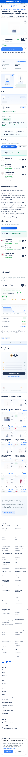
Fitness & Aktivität (6, 562)
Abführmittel (17, 594)
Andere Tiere (4, 652)
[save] (25, 21)
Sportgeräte (4, 566)
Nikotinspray (17, 636)
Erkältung (17, 544)
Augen (16, 537)
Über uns (4, 689)
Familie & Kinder (18, 553)
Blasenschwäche (18, 625)
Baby (16, 555)
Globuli (3, 585)
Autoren (4, 691)
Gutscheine (4, 678)
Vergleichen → (10, 413)
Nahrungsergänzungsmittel (21, 609)
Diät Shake (4, 532)
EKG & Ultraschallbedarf (6, 636)
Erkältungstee (17, 550)
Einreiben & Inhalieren (19, 546)
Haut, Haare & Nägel (6, 571)
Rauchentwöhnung (19, 630)
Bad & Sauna (17, 654)
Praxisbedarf (5, 630)
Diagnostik (4, 634)
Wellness (17, 649)
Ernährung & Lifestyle (7, 553)
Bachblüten (4, 584)
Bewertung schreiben (14, 373)
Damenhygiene (18, 564)
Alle (12, 285)
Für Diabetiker (4, 559)
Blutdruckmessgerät (19, 574)
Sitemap (4, 683)
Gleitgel (16, 643)
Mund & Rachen (18, 600)
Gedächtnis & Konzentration (7, 624)
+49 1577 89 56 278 (8, 727)
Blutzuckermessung (6, 546)
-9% (18, 39)
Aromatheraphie (18, 652)
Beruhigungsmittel (5, 622)
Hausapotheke (17, 557)
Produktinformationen (7, 702)
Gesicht (3, 596)
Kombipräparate (18, 585)
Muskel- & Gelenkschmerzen (7, 564)
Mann (3, 600)
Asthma (3, 537)
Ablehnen (19, 751)
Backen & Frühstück (6, 555)
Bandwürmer (17, 597)
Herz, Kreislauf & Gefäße (20, 571)
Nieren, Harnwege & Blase (19, 620)
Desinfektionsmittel (5, 632)
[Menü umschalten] (2, 6)
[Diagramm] (22, 285)
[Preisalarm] (25, 49)
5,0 (3, 16)
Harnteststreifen (5, 550)
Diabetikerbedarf (5, 548)
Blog (3, 680)
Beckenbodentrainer (19, 641)
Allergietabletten (18, 528)
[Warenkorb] (24, 6)
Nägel (3, 575)
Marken (3, 672)
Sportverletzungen (5, 568)
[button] (14, 44)
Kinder (16, 559)
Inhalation (4, 539)
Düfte (3, 593)
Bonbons (3, 557)
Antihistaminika (18, 530)
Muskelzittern (4, 626)
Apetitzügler (4, 530)
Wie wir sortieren (6, 699)
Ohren (16, 541)
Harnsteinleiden (18, 627)
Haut (3, 574)
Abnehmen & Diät (6, 525)
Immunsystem (18, 580)
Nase (16, 539)
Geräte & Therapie (5, 615)
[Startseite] (1, 9)
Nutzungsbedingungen (7, 710)
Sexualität (17, 639)
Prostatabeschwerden (6, 605)
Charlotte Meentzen (20, 61)
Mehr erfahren (21, 181)
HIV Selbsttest (17, 645)
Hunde (3, 654)
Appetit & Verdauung (19, 596)
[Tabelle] (25, 285)
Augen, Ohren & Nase (20, 535)
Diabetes (4, 544)
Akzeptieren (8, 751)
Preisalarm (11, 16)
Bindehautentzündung (19, 532)
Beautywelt (9, 39)
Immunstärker (17, 583)
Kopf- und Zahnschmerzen (7, 646)
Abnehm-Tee (4, 528)
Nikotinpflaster (17, 634)
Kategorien (4, 675)
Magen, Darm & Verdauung (18, 591)
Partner (3, 694)
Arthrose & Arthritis (6, 613)
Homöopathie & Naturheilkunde (5, 581)
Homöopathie (4, 587)
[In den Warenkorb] (12, 404)
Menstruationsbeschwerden (20, 568)
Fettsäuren (17, 616)
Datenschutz (5, 713)
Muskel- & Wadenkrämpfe (7, 617)
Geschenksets (4, 595)
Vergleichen (21, 16)
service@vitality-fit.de (9, 723)
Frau (16, 562)
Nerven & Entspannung (7, 620)
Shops (3, 669)
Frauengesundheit (18, 566)
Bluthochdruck (17, 577)
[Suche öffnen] (26, 6)
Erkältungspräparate (19, 548)
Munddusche (17, 605)
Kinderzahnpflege (18, 603)
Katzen (3, 656)
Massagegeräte (18, 656)
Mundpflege (17, 606)
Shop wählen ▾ (5, 285)
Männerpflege (4, 603)
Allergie (16, 525)
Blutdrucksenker (18, 575)
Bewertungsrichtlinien (7, 705)
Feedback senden (8, 512)
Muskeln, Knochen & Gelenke (6, 610)
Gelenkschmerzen (5, 645)
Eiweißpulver (17, 614)
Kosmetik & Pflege (6, 590)
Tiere (3, 649)
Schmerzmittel (5, 639)
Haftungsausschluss (7, 708)
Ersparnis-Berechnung (7, 697)
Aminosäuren (17, 612)
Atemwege (4, 535)
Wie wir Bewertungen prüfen (14, 376)
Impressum (4, 716)
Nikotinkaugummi (18, 632)
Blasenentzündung (18, 623)
